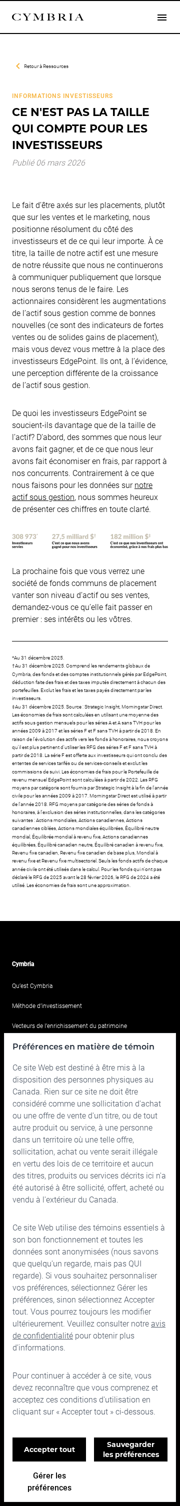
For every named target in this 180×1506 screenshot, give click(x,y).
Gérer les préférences (50, 1481)
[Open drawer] (162, 17)
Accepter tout (49, 1449)
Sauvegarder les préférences (131, 1449)
